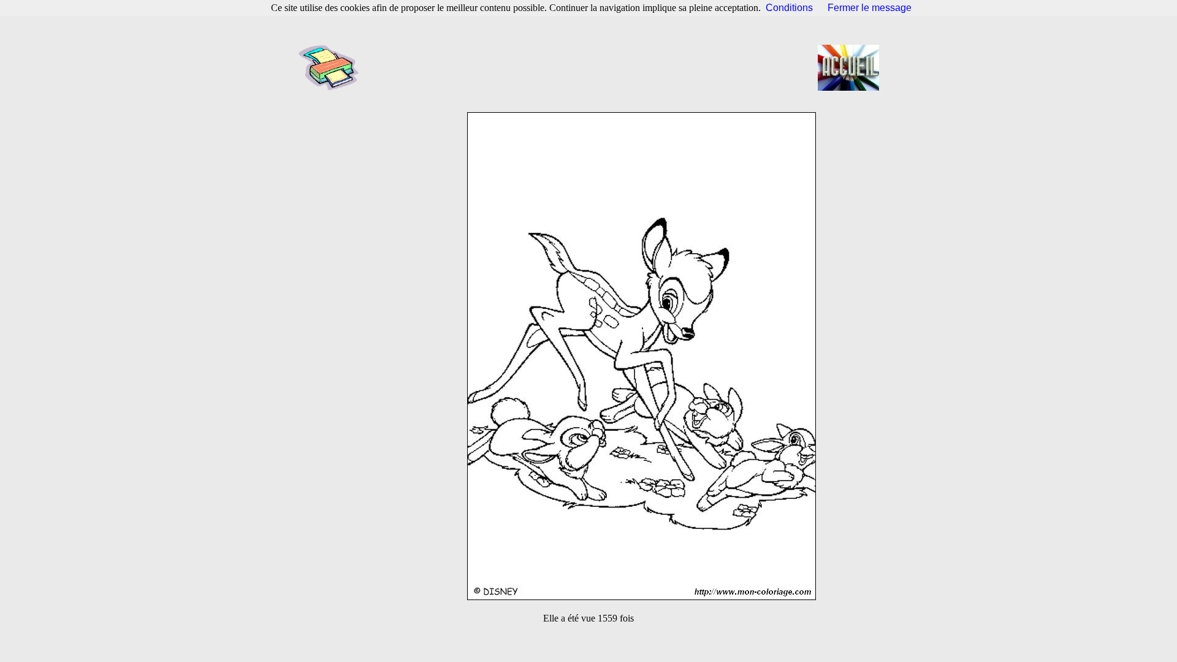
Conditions (789, 7)
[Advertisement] (592, 67)
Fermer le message (870, 7)
